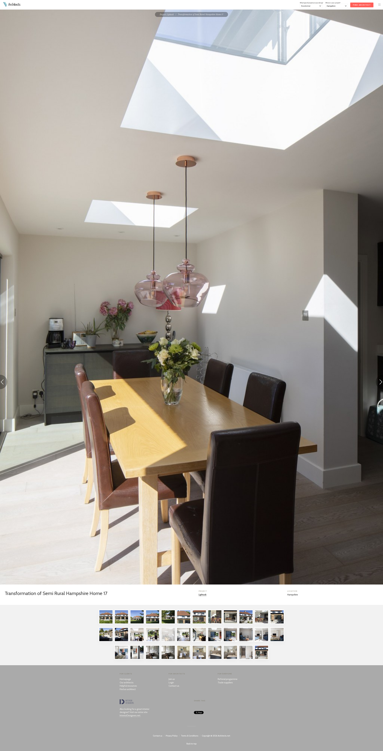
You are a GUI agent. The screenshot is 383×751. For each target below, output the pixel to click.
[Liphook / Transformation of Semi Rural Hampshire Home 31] (199, 658)
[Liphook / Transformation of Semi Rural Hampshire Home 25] (121, 658)
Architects (14, 4)
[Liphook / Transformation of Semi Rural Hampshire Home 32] (215, 658)
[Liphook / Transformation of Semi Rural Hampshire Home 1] (106, 623)
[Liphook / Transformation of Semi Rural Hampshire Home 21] (230, 641)
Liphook (202, 594)
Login (171, 682)
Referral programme (227, 679)
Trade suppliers (225, 682)
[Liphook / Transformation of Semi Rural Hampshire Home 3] (137, 623)
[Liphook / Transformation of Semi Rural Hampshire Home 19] (199, 641)
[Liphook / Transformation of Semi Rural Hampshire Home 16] (152, 641)
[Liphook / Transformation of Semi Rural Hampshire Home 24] (277, 641)
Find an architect (128, 689)
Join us (172, 679)
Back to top (192, 743)
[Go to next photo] (379, 382)
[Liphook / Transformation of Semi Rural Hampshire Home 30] (184, 658)
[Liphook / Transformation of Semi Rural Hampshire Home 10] (246, 623)
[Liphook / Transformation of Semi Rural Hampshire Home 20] (215, 641)
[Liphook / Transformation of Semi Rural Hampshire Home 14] (121, 641)
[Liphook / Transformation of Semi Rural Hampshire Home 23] (261, 641)
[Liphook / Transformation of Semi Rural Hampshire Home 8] (215, 623)
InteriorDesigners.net (130, 715)
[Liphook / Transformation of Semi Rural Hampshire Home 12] (277, 623)
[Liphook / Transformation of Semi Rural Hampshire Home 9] (230, 623)
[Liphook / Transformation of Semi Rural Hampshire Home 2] (121, 623)
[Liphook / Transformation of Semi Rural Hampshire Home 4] (152, 623)
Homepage (125, 679)
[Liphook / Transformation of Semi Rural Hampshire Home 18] (184, 641)
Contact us (174, 686)
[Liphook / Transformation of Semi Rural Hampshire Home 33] (230, 658)
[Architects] (5, 6)
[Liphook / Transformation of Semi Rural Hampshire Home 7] (199, 623)
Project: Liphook (167, 14)
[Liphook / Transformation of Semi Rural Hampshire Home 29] (168, 658)
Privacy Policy (172, 736)
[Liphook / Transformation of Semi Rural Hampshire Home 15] (137, 641)
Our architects (126, 682)
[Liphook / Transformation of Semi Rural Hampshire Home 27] (137, 658)
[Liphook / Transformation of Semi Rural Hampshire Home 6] (184, 623)
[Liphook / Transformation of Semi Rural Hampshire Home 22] (246, 641)
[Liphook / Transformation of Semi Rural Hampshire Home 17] (168, 641)
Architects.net (224, 736)
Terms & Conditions (189, 736)
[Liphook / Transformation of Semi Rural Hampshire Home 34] (246, 658)
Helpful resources (128, 686)
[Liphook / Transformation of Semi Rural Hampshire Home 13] (106, 641)
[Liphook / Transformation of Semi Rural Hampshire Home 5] (168, 623)
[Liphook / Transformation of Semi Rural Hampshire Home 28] (152, 658)
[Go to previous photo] (3, 382)
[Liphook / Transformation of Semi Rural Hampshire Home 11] (261, 623)
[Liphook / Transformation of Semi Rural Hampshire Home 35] (261, 658)
